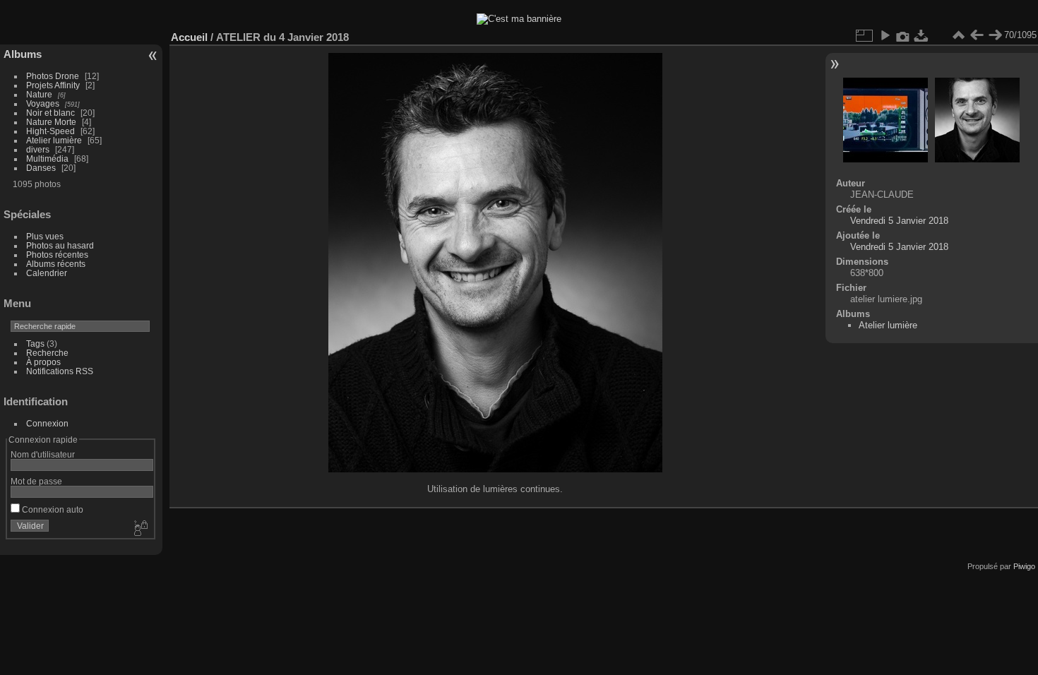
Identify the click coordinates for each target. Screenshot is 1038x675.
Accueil (189, 37)
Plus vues (45, 236)
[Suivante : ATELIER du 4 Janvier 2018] (995, 35)
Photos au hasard (60, 245)
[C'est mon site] (519, 18)
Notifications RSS (59, 371)
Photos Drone (52, 75)
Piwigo (1024, 566)
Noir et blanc (50, 112)
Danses (41, 167)
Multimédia (47, 158)
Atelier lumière (54, 140)
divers (37, 149)
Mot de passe (36, 481)
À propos (43, 361)
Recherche (47, 352)
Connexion (47, 423)
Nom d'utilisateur (43, 454)
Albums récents (55, 263)
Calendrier (46, 272)
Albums (23, 54)
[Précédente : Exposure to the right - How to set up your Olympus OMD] (976, 35)
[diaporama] (885, 35)
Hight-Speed (50, 131)
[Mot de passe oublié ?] (140, 529)
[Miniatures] (958, 35)
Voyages (42, 103)
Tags (35, 343)
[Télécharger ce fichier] (921, 35)
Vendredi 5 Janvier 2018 (899, 220)
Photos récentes (57, 254)
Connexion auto (51, 509)
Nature (39, 94)
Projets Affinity (53, 85)
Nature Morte (51, 121)
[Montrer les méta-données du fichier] (903, 35)
